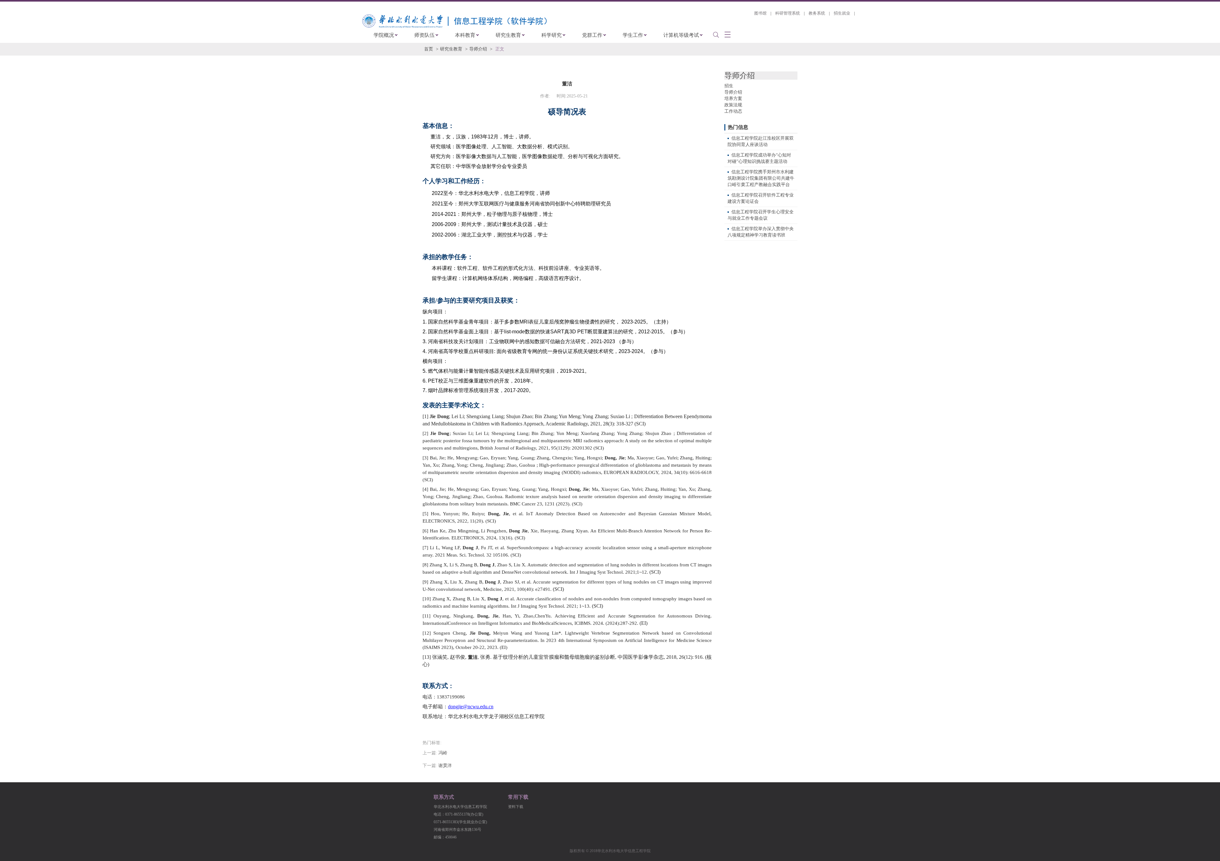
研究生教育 (508, 35)
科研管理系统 (787, 13)
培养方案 (733, 98)
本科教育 (465, 35)
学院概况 (384, 35)
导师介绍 (478, 49)
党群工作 (592, 35)
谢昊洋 (445, 765)
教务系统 (817, 13)
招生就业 (842, 13)
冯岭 (442, 753)
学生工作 (633, 35)
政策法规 (733, 105)
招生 (728, 85)
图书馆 (760, 13)
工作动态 (733, 111)
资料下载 (515, 806)
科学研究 (551, 35)
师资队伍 (424, 35)
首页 (428, 49)
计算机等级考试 (681, 35)
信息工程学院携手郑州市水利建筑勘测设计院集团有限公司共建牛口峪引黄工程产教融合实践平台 (761, 178)
